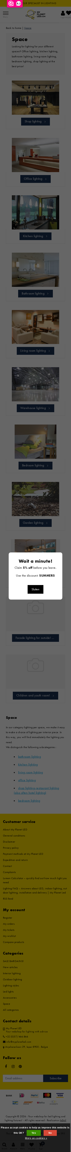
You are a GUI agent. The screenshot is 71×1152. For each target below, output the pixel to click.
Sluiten (35, 589)
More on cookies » (36, 1138)
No (50, 1133)
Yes (34, 1133)
